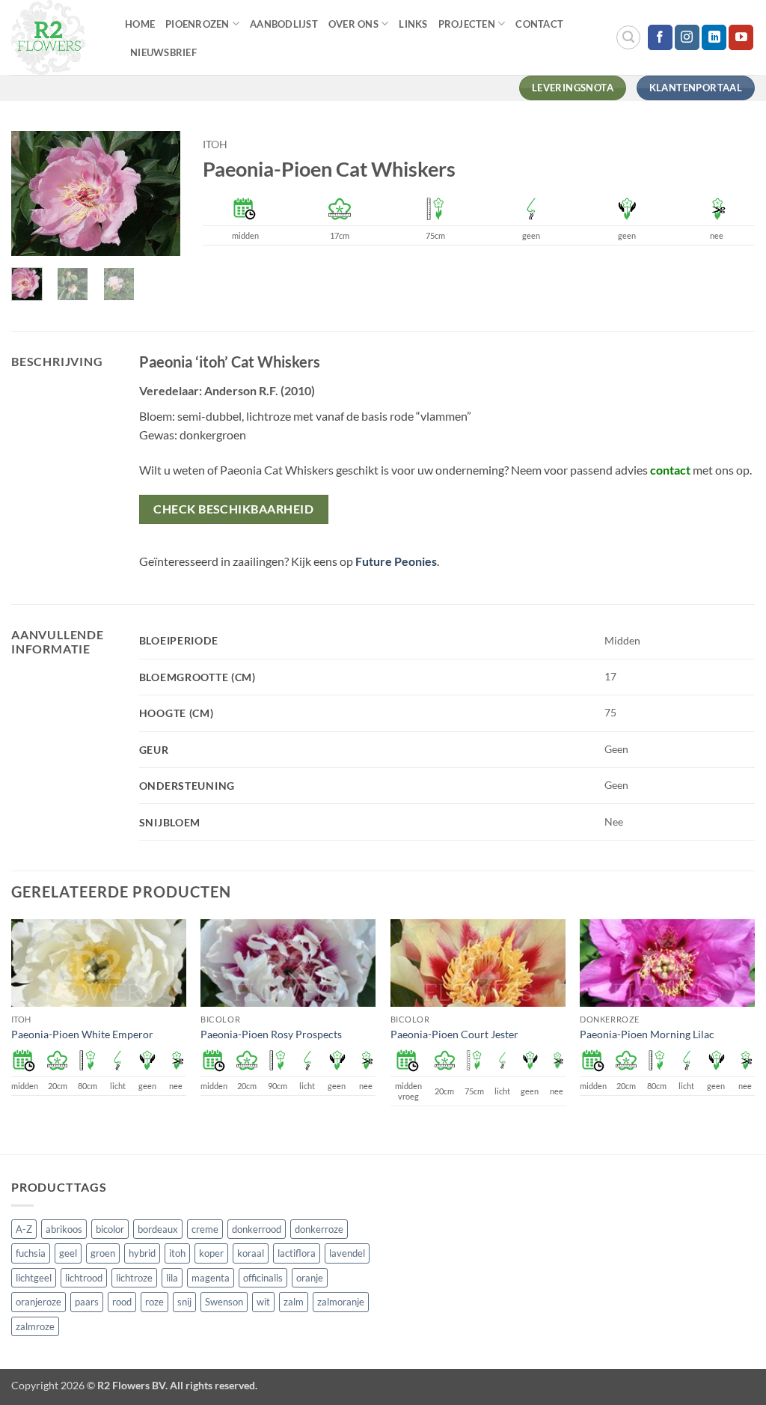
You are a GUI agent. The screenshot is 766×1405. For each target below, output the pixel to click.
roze (154, 1302)
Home (140, 24)
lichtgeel (34, 1278)
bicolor (110, 1229)
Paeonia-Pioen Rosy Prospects (271, 1034)
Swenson (224, 1302)
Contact (539, 24)
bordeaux (158, 1229)
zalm (294, 1302)
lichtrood (83, 1278)
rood (122, 1302)
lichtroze (134, 1278)
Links (413, 24)
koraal (250, 1253)
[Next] (157, 195)
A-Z (24, 1229)
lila (172, 1278)
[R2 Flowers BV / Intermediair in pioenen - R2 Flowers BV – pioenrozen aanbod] (56, 37)
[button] (628, 37)
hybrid (142, 1253)
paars (87, 1302)
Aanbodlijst (284, 24)
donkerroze (319, 1229)
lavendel (347, 1253)
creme (205, 1229)
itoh (215, 144)
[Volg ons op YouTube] (741, 37)
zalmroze (35, 1326)
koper (211, 1253)
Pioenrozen (197, 24)
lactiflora (297, 1253)
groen (103, 1253)
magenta (211, 1278)
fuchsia (31, 1253)
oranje (309, 1278)
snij (184, 1302)
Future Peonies (396, 561)
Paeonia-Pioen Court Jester (454, 1034)
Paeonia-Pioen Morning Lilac (647, 1034)
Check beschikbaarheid (233, 509)
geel (68, 1253)
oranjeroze (38, 1302)
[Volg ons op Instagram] (687, 37)
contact (670, 470)
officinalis (263, 1278)
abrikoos (64, 1229)
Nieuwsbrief (163, 52)
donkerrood (256, 1229)
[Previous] (33, 195)
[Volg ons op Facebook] (660, 37)
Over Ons (353, 24)
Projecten (466, 24)
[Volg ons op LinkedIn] (714, 37)
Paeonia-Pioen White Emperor (82, 1034)
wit (263, 1302)
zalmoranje (340, 1302)
